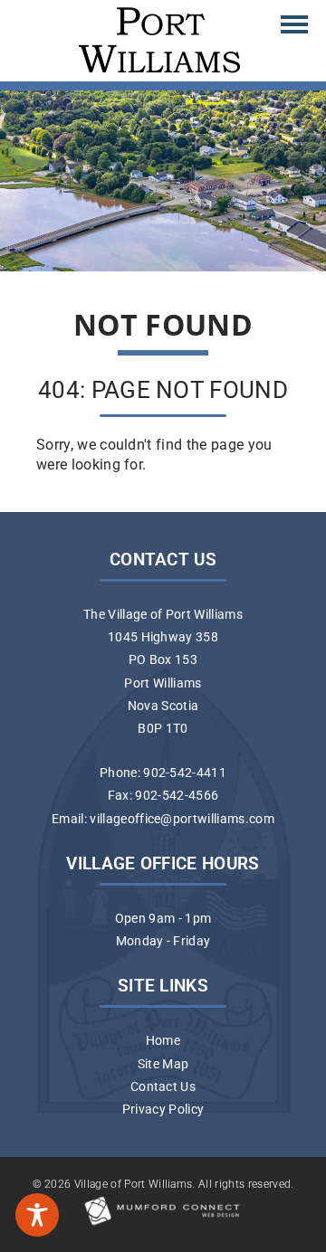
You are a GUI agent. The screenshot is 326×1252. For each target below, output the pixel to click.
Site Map (163, 1064)
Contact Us (163, 1087)
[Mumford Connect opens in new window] (163, 1224)
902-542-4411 (184, 773)
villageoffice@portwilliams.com (182, 819)
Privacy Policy (163, 1109)
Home (163, 1040)
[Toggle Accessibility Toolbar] (37, 1214)
